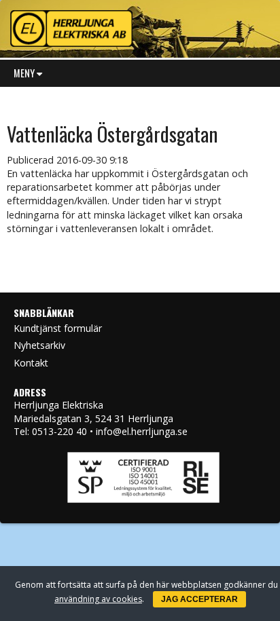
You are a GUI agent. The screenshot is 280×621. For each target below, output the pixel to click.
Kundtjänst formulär (58, 328)
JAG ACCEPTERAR (199, 599)
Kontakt (31, 362)
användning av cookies (98, 599)
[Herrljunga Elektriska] (140, 25)
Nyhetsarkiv (39, 345)
